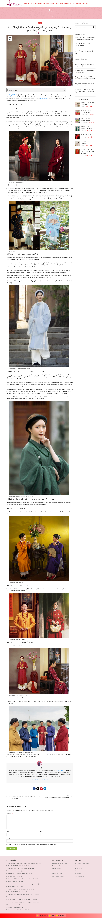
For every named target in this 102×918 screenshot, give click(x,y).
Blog (53, 16)
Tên (7, 831)
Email (42, 831)
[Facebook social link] (34, 788)
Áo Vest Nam (78, 873)
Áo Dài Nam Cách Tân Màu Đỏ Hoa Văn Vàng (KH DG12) (87, 151)
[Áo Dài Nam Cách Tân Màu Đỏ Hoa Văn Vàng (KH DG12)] (77, 152)
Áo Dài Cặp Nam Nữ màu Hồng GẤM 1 (88, 142)
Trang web (9, 838)
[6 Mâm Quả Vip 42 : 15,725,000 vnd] (77, 113)
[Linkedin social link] (44, 788)
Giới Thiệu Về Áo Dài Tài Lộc (82, 863)
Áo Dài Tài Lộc (61, 770)
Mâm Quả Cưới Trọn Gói (58, 876)
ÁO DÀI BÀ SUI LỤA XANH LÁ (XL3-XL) (86, 127)
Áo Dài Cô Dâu (78, 868)
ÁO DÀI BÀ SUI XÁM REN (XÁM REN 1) (88, 103)
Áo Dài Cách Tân (56, 865)
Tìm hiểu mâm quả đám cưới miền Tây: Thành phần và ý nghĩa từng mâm (84, 91)
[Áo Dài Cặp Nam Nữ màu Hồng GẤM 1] (77, 144)
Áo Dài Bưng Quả (79, 865)
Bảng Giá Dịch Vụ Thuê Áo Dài (59, 863)
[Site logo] (14, 3)
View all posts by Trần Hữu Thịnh (39, 779)
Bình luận (9, 813)
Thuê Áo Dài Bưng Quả (57, 873)
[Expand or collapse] (64, 90)
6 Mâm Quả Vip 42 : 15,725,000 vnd (86, 111)
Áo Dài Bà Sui (78, 871)
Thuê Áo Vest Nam (56, 868)
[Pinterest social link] (41, 788)
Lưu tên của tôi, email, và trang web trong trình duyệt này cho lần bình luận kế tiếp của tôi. (33, 844)
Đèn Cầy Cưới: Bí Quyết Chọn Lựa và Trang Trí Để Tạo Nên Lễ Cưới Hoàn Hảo (85, 51)
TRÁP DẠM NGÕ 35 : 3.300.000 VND (87, 119)
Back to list (39, 796)
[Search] (94, 3)
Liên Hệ (77, 878)
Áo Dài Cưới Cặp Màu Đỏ (88, 134)
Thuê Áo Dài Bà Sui (57, 871)
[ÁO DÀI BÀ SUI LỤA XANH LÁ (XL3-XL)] (77, 129)
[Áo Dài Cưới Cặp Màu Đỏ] (77, 136)
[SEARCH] (94, 27)
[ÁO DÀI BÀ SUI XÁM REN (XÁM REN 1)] (77, 105)
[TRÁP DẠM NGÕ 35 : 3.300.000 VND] (77, 121)
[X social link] (37, 788)
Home (49, 16)
